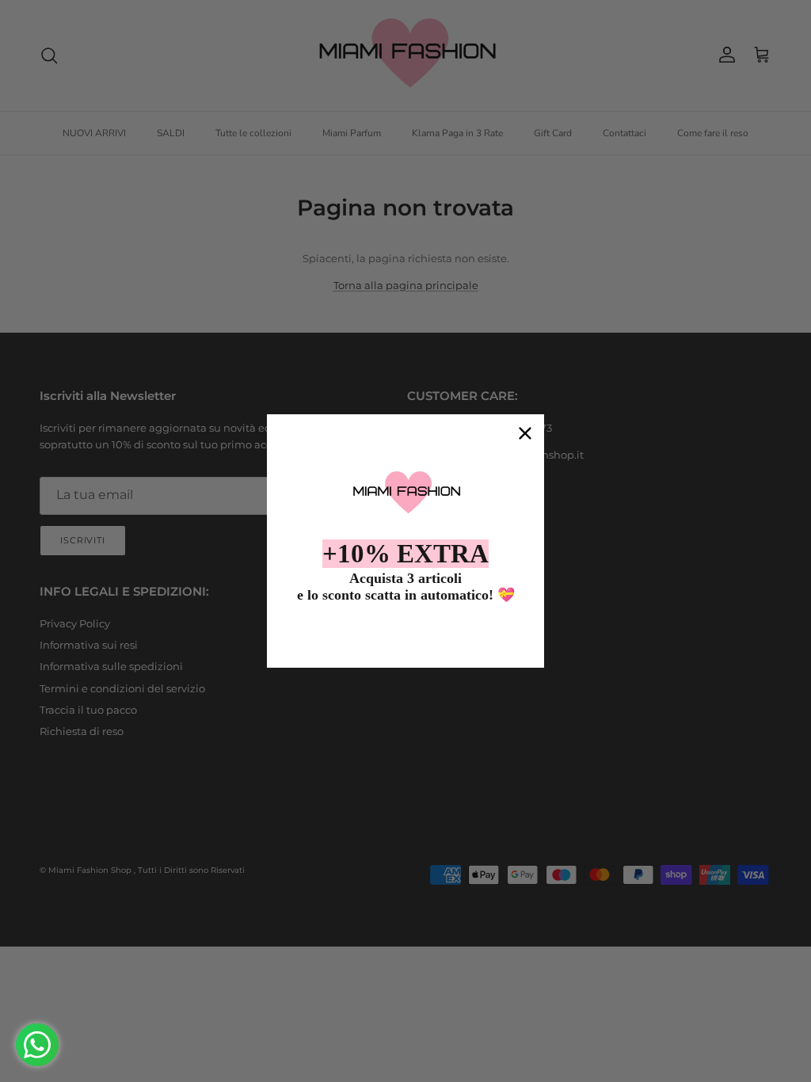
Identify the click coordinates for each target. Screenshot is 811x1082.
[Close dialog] (525, 433)
